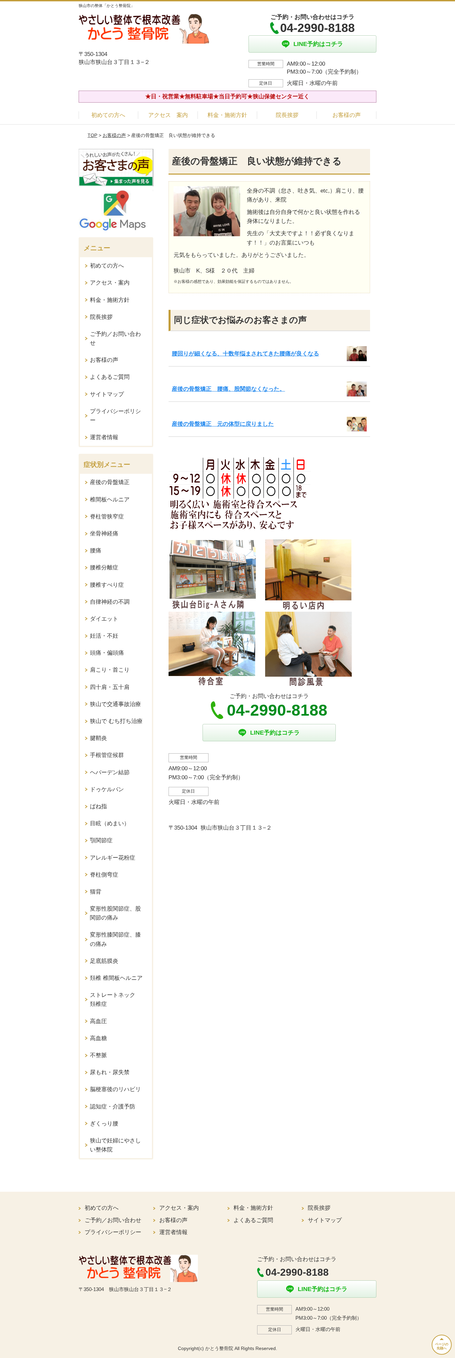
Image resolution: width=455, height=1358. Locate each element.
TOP (92, 135)
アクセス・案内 (110, 283)
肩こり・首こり (110, 670)
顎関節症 (101, 840)
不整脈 (98, 1055)
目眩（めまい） (110, 823)
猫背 (95, 892)
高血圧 (98, 1021)
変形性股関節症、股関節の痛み (115, 913)
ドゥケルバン (107, 789)
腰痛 (95, 550)
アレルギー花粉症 (112, 858)
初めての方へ (108, 115)
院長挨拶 (287, 115)
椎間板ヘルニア (110, 499)
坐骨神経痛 (104, 533)
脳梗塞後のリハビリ (115, 1089)
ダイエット (104, 619)
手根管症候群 (107, 755)
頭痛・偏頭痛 (107, 653)
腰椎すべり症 (107, 585)
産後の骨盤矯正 (110, 482)
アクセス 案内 (168, 115)
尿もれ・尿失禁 (110, 1072)
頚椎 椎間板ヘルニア (116, 978)
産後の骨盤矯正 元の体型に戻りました (223, 424)
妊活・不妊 (104, 636)
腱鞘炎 (98, 738)
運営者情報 (104, 437)
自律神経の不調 (110, 602)
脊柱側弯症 (104, 875)
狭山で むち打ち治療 (116, 721)
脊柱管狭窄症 (107, 516)
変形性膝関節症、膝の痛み (115, 939)
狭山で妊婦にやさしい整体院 (115, 1145)
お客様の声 (346, 115)
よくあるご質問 (110, 377)
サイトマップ (107, 394)
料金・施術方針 (227, 115)
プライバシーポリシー (115, 415)
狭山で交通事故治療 (115, 704)
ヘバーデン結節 (110, 772)
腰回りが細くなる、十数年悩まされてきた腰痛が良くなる (245, 353)
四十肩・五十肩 (110, 687)
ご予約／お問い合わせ (115, 338)
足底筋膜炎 (104, 961)
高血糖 (98, 1038)
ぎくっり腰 (104, 1123)
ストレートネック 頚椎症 (115, 999)
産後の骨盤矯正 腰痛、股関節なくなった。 (228, 389)
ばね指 (98, 806)
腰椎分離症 (104, 567)
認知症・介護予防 (112, 1106)
